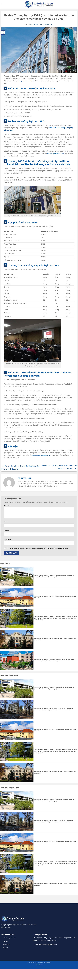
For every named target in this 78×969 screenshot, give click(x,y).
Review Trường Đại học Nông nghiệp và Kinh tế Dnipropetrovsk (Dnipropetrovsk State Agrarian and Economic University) (53, 709)
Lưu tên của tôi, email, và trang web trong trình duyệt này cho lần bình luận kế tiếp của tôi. (37, 548)
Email (6, 530)
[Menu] (2, 4)
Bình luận (7, 505)
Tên (6, 522)
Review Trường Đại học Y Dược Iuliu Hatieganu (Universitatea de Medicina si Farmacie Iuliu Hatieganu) (54, 660)
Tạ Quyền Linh (49, 24)
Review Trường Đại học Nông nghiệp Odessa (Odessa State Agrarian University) (55, 639)
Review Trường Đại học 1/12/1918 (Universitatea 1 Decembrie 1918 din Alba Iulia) (55, 597)
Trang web (7, 539)
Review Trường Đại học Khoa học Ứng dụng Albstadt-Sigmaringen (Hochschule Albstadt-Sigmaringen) (54, 576)
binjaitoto (39, 965)
